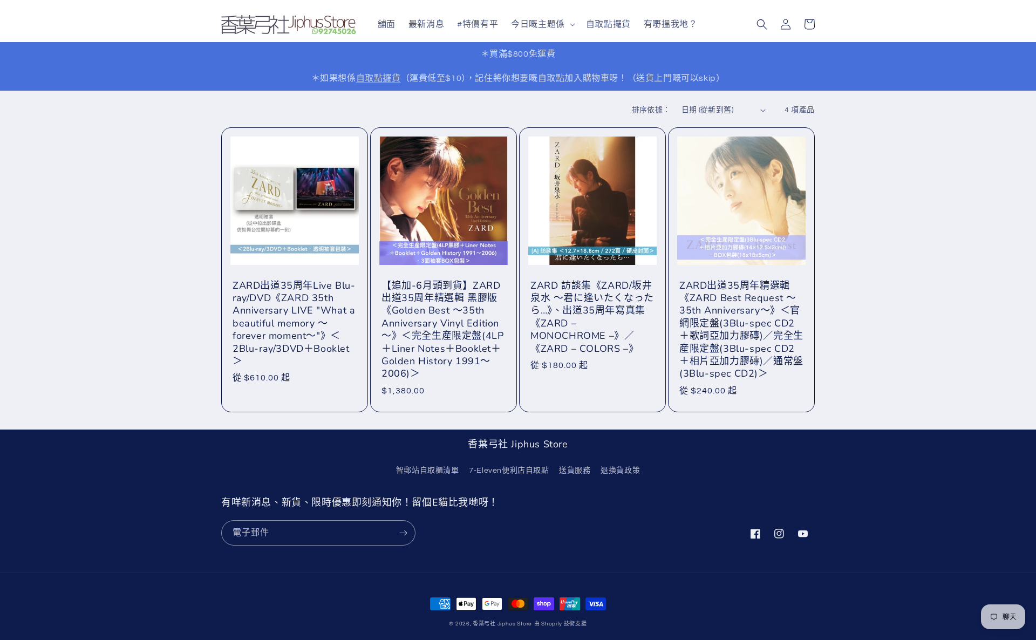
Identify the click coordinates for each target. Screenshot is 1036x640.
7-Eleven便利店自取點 (509, 470)
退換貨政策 (620, 470)
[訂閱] (403, 533)
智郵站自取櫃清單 (427, 470)
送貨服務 (574, 470)
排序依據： (651, 110)
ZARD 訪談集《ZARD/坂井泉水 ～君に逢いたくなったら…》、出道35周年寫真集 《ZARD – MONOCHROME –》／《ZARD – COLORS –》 (592, 317)
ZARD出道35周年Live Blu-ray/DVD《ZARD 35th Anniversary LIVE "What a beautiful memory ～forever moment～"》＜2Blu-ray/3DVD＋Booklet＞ (294, 323)
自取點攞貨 (378, 78)
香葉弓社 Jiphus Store (502, 624)
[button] (542, 24)
